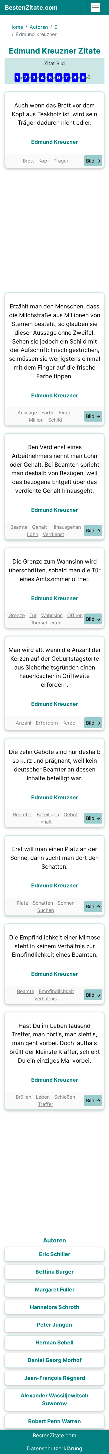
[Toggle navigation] (95, 8)
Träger (61, 161)
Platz (22, 903)
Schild (55, 420)
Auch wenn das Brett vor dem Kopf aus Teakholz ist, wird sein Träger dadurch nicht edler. (54, 114)
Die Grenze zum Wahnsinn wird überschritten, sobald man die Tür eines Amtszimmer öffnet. (55, 570)
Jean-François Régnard (54, 1378)
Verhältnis (45, 998)
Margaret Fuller (54, 1289)
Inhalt (45, 822)
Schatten (43, 903)
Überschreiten (45, 623)
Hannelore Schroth (54, 1307)
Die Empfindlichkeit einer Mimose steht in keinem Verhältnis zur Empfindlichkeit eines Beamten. (54, 946)
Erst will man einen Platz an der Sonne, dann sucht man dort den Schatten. (54, 857)
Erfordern (47, 723)
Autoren (39, 27)
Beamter (22, 814)
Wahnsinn (52, 615)
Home (16, 27)
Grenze (16, 615)
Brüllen (23, 1097)
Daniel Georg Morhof (55, 1360)
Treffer (45, 1104)
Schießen (64, 1097)
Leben (43, 1097)
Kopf (43, 161)
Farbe (47, 413)
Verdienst (53, 534)
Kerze (68, 723)
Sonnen (66, 903)
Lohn (32, 534)
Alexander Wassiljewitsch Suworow (54, 1399)
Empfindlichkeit (56, 991)
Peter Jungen (54, 1324)
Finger (66, 413)
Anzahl (23, 723)
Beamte (19, 527)
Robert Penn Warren (54, 1421)
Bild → (93, 161)
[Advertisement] (54, 228)
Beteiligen (48, 814)
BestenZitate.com (31, 7)
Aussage (27, 413)
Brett (28, 161)
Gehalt (39, 527)
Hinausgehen (66, 527)
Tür (33, 615)
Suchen (45, 910)
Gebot (71, 814)
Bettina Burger (54, 1271)
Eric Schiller (54, 1254)
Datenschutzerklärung (54, 1448)
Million (36, 420)
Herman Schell (54, 1342)
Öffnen (75, 615)
